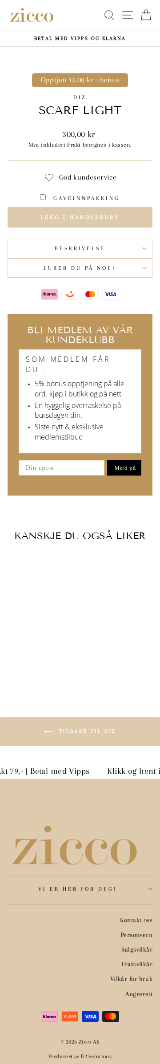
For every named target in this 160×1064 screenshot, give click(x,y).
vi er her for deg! (78, 889)
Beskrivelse (80, 248)
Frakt (73, 144)
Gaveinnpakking (85, 198)
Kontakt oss (136, 920)
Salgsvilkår (136, 949)
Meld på (125, 467)
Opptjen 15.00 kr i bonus (80, 80)
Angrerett (138, 993)
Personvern (136, 934)
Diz (80, 97)
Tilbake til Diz (86, 731)
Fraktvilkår (136, 964)
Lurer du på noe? (80, 268)
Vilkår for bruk (131, 978)
